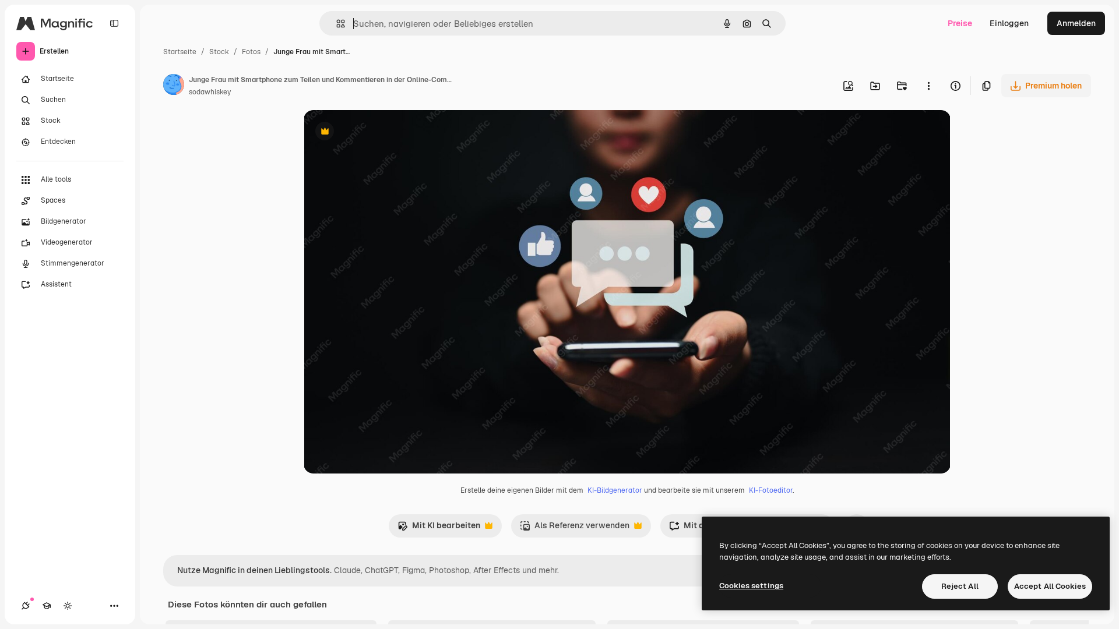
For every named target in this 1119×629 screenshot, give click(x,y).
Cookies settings (751, 586)
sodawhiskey (210, 92)
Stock (219, 51)
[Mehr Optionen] (928, 85)
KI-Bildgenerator (614, 490)
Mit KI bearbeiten (438, 528)
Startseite (179, 51)
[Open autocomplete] (336, 23)
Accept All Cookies (1050, 586)
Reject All (960, 586)
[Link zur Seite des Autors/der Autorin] (173, 86)
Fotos (251, 51)
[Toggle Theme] (67, 605)
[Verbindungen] (25, 605)
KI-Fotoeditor (771, 490)
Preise (960, 23)
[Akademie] (46, 605)
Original (378, 132)
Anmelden (1076, 23)
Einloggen (1009, 23)
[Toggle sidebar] (114, 23)
